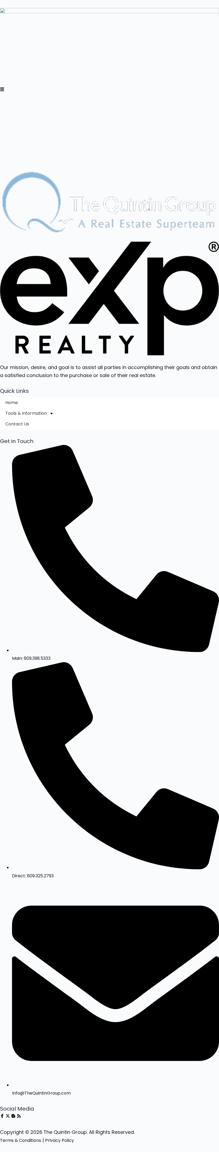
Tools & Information (26, 413)
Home (11, 402)
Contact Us (17, 424)
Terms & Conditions (20, 1140)
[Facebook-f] (2, 1116)
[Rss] (19, 1116)
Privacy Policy (59, 1140)
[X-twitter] (8, 1116)
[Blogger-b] (13, 1116)
